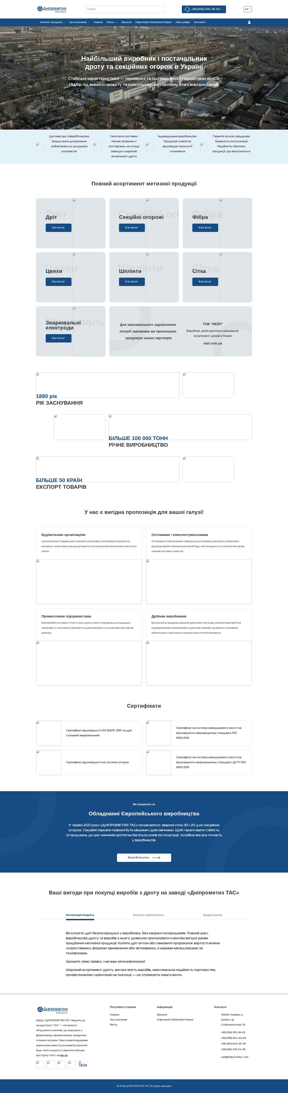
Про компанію (77, 22)
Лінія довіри (183, 22)
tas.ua (64, 1055)
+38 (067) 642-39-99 (233, 1044)
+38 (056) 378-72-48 (233, 1049)
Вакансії (126, 22)
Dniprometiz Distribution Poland (153, 22)
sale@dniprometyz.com (234, 1057)
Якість (114, 1025)
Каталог (58, 228)
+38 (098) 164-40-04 (233, 1038)
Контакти (200, 22)
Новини (98, 22)
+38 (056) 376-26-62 (205, 9)
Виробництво (139, 858)
